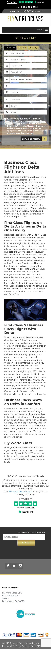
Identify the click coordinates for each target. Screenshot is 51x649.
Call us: (26, 7)
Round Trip (10, 48)
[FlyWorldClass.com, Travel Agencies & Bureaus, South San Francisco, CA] (25, 623)
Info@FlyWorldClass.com (27, 11)
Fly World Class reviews (20, 491)
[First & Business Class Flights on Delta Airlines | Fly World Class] (25, 19)
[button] (40, 30)
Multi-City (33, 48)
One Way (22, 48)
